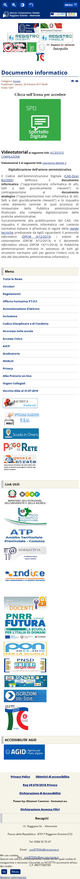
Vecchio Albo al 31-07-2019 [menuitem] (20, 391)
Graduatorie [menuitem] (11, 353)
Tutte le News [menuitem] (12, 279)
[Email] (77, 81)
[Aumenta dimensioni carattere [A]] (14, 4)
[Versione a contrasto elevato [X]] (22, 4)
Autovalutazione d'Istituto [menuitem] (21, 309)
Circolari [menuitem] (9, 286)
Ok (4, 871)
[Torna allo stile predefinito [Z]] (31, 4)
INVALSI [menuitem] (8, 361)
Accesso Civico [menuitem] (12, 339)
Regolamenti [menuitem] (12, 294)
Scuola (16, 81)
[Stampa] (72, 81)
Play (5, 17)
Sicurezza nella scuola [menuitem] (18, 331)
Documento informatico (34, 72)
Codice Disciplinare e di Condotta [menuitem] (25, 324)
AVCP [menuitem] (6, 346)
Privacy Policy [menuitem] (20, 777)
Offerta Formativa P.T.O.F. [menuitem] (20, 301)
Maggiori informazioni (13, 877)
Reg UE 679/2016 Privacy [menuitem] (40, 785)
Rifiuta (15, 871)
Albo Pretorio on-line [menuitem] (17, 376)
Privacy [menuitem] (8, 368)
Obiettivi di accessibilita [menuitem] (52, 777)
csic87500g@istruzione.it (44, 849)
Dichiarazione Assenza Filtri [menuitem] (40, 809)
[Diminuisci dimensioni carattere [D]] (5, 4)
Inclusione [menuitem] (10, 316)
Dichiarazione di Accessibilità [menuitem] (40, 793)
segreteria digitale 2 (54, 163)
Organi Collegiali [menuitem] (14, 383)
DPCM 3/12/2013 (36, 237)
